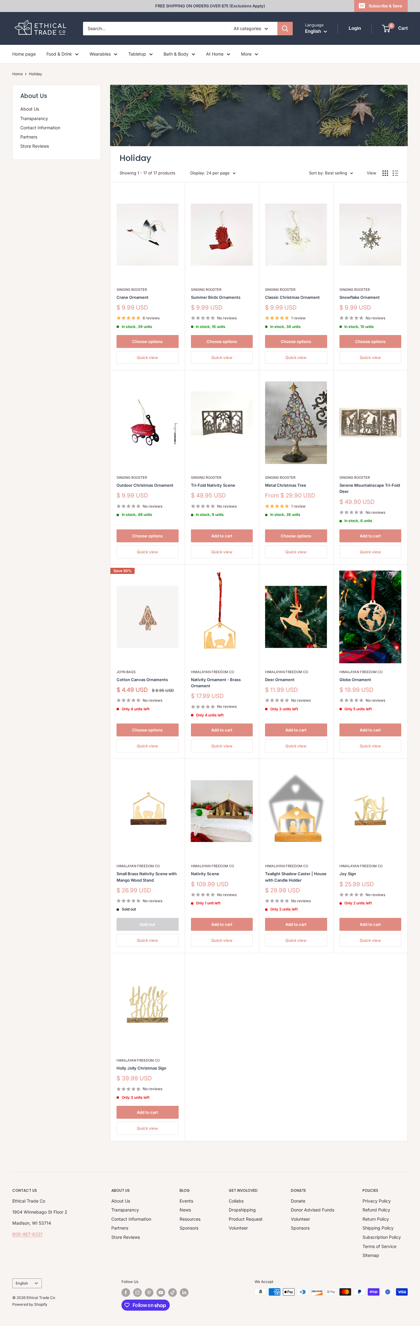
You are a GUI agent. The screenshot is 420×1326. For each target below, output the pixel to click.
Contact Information (40, 127)
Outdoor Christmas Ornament (145, 485)
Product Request (246, 1219)
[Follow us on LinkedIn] (184, 1292)
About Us (29, 108)
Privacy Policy (377, 1200)
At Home (215, 54)
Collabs (236, 1200)
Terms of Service (379, 1246)
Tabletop (137, 54)
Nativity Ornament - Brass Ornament (216, 682)
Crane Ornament (133, 297)
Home (17, 74)
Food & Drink (59, 54)
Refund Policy (376, 1209)
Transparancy (34, 118)
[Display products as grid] (385, 173)
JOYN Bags (126, 672)
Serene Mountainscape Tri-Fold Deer (369, 488)
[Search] (285, 28)
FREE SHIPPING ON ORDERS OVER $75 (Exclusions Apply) (210, 5)
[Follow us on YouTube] (161, 1292)
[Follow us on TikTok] (172, 1292)
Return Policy (376, 1219)
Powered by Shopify (29, 1304)
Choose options (147, 341)
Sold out (147, 924)
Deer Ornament (280, 679)
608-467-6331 (27, 1234)
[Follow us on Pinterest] (149, 1292)
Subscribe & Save (385, 5)
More (246, 54)
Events (186, 1200)
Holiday (35, 74)
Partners (28, 136)
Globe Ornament (355, 679)
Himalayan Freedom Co (212, 672)
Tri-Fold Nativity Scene (213, 485)
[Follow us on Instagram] (137, 1292)
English (22, 1283)
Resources (190, 1219)
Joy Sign (347, 873)
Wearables (100, 54)
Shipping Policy (378, 1227)
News (185, 1209)
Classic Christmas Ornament (292, 297)
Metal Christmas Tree (285, 485)
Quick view (147, 357)
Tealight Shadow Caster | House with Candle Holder (296, 876)
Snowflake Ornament (359, 297)
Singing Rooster (132, 289)
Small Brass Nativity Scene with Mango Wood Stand (147, 876)
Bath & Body (176, 54)
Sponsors (189, 1227)
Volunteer (238, 1227)
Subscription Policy (382, 1237)
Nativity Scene (205, 873)
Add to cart (221, 535)
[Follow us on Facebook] (125, 1292)
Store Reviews (34, 146)
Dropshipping (242, 1209)
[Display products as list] (395, 173)
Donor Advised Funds (312, 1209)
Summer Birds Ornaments (215, 297)
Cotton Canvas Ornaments (142, 679)
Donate (298, 1200)
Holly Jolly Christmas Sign (141, 1068)
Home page (24, 54)
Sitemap (371, 1255)
